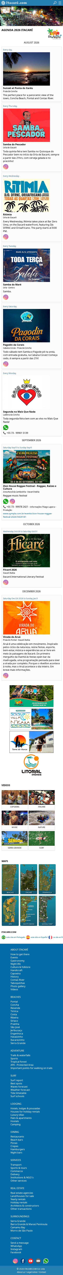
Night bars (16, 1152)
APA (10, 924)
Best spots (16, 1083)
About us (21, 1272)
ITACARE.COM (8, 931)
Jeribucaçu (16, 1030)
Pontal (14, 1001)
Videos (14, 989)
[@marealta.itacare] (6, 299)
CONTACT (16, 1238)
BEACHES (16, 997)
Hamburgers (18, 1149)
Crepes (14, 1146)
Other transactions (21, 1208)
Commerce (17, 1171)
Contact (42, 1272)
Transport (16, 1164)
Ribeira (14, 1017)
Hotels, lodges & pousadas (25, 1108)
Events (14, 957)
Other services (19, 1180)
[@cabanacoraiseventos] (6, 365)
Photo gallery (18, 986)
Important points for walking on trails (31, 1068)
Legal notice (32, 1272)
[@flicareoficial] (6, 584)
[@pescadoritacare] (6, 168)
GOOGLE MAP (47, 924)
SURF (13, 1075)
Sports (14, 1058)
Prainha (15, 1024)
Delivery (15, 1174)
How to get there (20, 954)
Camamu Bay (18, 1227)
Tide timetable (18, 1093)
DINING (15, 1132)
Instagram (16, 1249)
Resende (15, 1008)
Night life (16, 963)
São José (15, 1027)
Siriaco (14, 1020)
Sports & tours (19, 1167)
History (15, 976)
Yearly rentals (18, 1199)
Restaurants (17, 1136)
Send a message (20, 1242)
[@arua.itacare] (6, 677)
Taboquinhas (18, 983)
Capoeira (16, 973)
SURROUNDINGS (20, 1216)
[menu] (60, 3)
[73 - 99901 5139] (6, 429)
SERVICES (16, 1160)
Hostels (15, 1121)
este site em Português (15, 937)
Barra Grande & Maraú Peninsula (29, 1224)
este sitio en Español (39, 937)
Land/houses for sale (22, 1196)
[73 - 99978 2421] (6, 503)
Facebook (16, 1252)
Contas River (17, 979)
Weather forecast (20, 1089)
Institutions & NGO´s (22, 1177)
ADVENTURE (17, 1050)
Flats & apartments (21, 1118)
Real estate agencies (22, 1192)
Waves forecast (19, 1086)
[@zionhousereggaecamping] (13, 503)
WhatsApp (16, 1246)
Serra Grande (18, 1043)
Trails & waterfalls (20, 1055)
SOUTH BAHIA (28, 924)
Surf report (17, 1080)
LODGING (16, 1103)
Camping (16, 1124)
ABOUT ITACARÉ (19, 949)
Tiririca (14, 1011)
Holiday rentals (19, 1202)
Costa (14, 1014)
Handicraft (16, 970)
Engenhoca (17, 1033)
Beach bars (17, 1139)
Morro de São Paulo (22, 1230)
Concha (15, 1004)
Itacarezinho (17, 1040)
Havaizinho (17, 1036)
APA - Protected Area (22, 1064)
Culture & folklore (20, 967)
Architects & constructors (25, 1205)
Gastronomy (17, 960)
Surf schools (17, 1096)
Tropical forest (19, 1061)
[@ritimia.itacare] (6, 238)
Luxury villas (17, 1114)
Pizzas (14, 1143)
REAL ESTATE (17, 1188)
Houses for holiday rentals (25, 1111)
